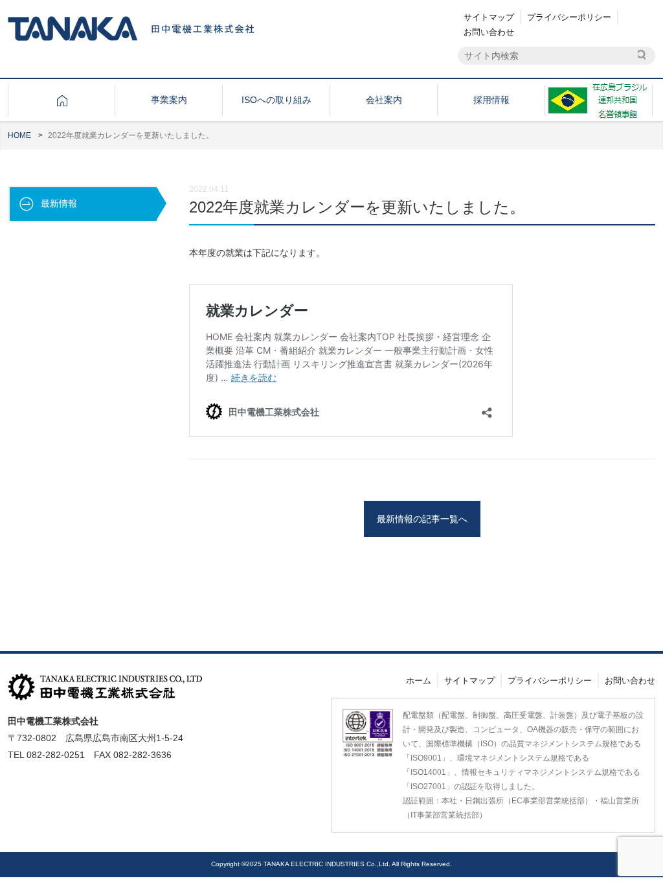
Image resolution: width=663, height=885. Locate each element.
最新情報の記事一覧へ (422, 519)
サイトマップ (489, 17)
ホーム (418, 680)
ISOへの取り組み (276, 100)
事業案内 (169, 100)
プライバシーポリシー (569, 17)
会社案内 (384, 100)
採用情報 (491, 100)
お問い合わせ (489, 32)
